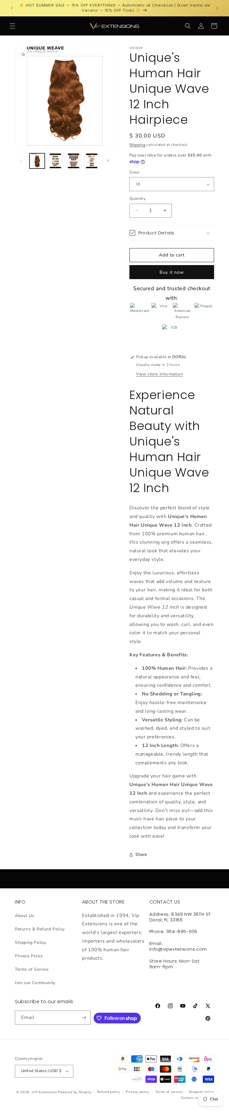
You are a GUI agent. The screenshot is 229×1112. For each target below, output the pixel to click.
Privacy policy (137, 1092)
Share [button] (141, 854)
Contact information (197, 1098)
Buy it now (172, 272)
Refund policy (108, 1092)
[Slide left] (21, 160)
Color (134, 172)
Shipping (137, 144)
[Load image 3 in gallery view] (73, 160)
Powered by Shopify (75, 1092)
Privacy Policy (29, 956)
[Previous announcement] (11, 8)
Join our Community (35, 983)
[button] (12, 26)
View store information (159, 374)
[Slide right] (107, 160)
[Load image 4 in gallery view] (91, 160)
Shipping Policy (30, 942)
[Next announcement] (217, 8)
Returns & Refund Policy (40, 929)
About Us (24, 915)
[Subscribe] (83, 1018)
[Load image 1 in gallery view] (37, 160)
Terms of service (169, 1092)
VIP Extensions (44, 1092)
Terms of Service (32, 969)
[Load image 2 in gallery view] (55, 160)
